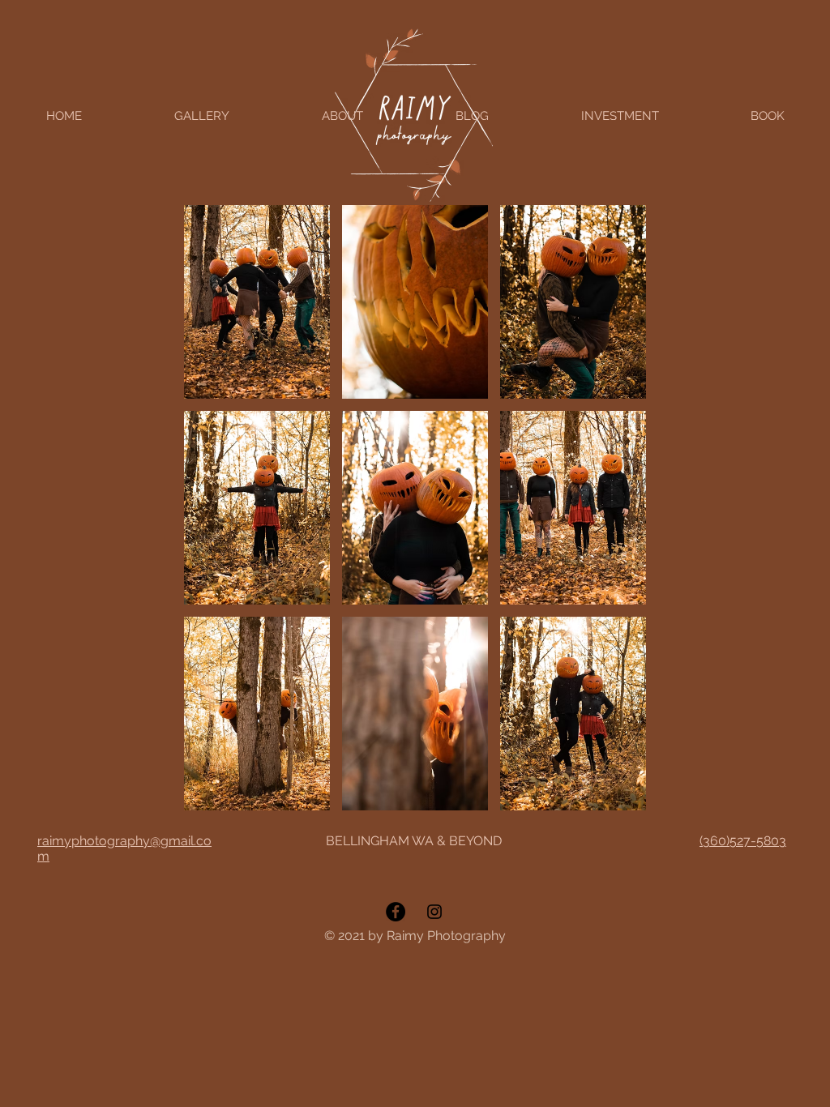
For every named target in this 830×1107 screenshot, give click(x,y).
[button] (257, 302)
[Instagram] (434, 911)
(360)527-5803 (743, 840)
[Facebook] (395, 911)
